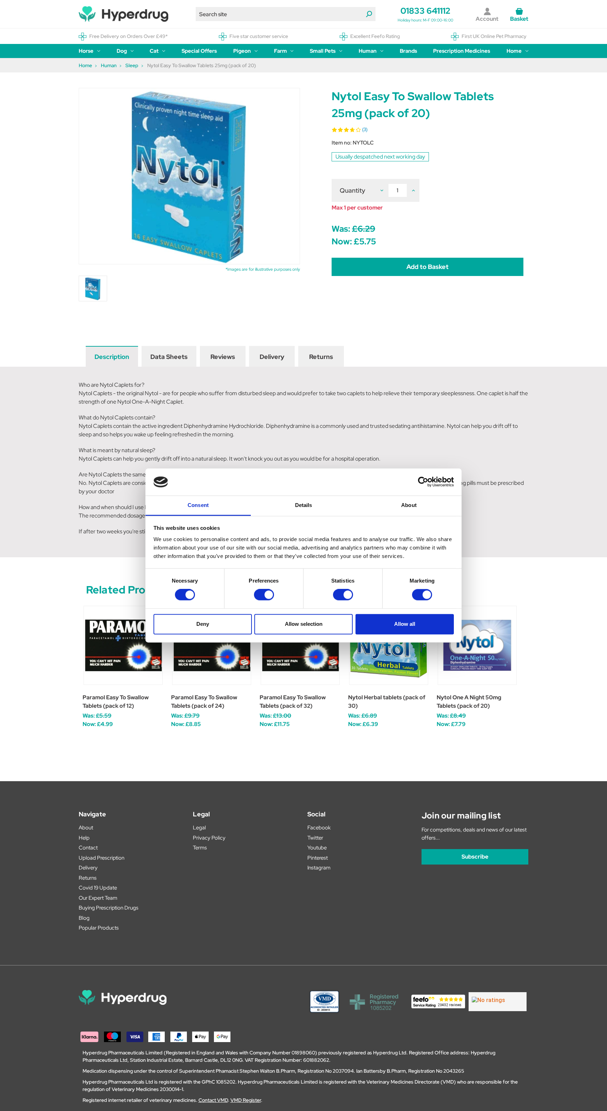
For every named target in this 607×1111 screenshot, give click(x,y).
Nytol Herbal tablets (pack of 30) (386, 701)
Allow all (404, 624)
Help (84, 837)
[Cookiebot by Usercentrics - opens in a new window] (423, 482)
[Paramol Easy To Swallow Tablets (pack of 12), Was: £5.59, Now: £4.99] (123, 645)
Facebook (319, 827)
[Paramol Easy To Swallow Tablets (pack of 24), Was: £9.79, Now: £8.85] (211, 645)
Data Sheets (169, 357)
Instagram (319, 867)
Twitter (315, 837)
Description (111, 357)
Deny (202, 624)
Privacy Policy (209, 837)
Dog (122, 50)
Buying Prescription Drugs (108, 907)
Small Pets (322, 50)
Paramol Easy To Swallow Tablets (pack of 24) (204, 701)
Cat (154, 50)
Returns (321, 357)
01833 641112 (425, 10)
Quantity (352, 190)
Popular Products (99, 927)
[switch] (264, 595)
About (86, 827)
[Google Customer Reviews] (498, 1001)
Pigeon (242, 50)
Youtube (317, 847)
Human (368, 50)
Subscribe (475, 856)
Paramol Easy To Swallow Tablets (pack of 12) (116, 701)
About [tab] (409, 505)
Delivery (272, 357)
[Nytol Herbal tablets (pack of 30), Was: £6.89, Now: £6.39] (388, 645)
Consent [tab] (198, 505)
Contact (88, 847)
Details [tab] (303, 505)
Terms (200, 847)
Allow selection (303, 624)
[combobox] (286, 14)
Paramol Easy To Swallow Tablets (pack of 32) (293, 701)
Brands (408, 50)
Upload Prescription (101, 857)
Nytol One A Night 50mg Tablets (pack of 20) (469, 701)
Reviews (222, 357)
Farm (280, 50)
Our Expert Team (98, 897)
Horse (86, 50)
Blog (84, 917)
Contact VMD (213, 1100)
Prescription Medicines (461, 50)
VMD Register (245, 1100)
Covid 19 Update (98, 887)
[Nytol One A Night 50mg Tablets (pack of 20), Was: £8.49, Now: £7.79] (477, 645)
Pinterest (317, 857)
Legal (199, 827)
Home (514, 50)
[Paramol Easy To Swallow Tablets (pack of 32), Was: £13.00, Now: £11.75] (300, 645)
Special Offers (199, 50)
